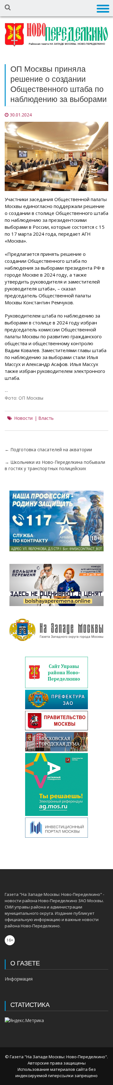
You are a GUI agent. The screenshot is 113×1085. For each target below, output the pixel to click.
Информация (19, 979)
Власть (46, 418)
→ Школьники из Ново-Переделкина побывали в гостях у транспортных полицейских (55, 465)
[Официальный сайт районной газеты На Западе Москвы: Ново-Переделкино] (56, 35)
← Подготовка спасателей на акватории (48, 450)
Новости (23, 418)
